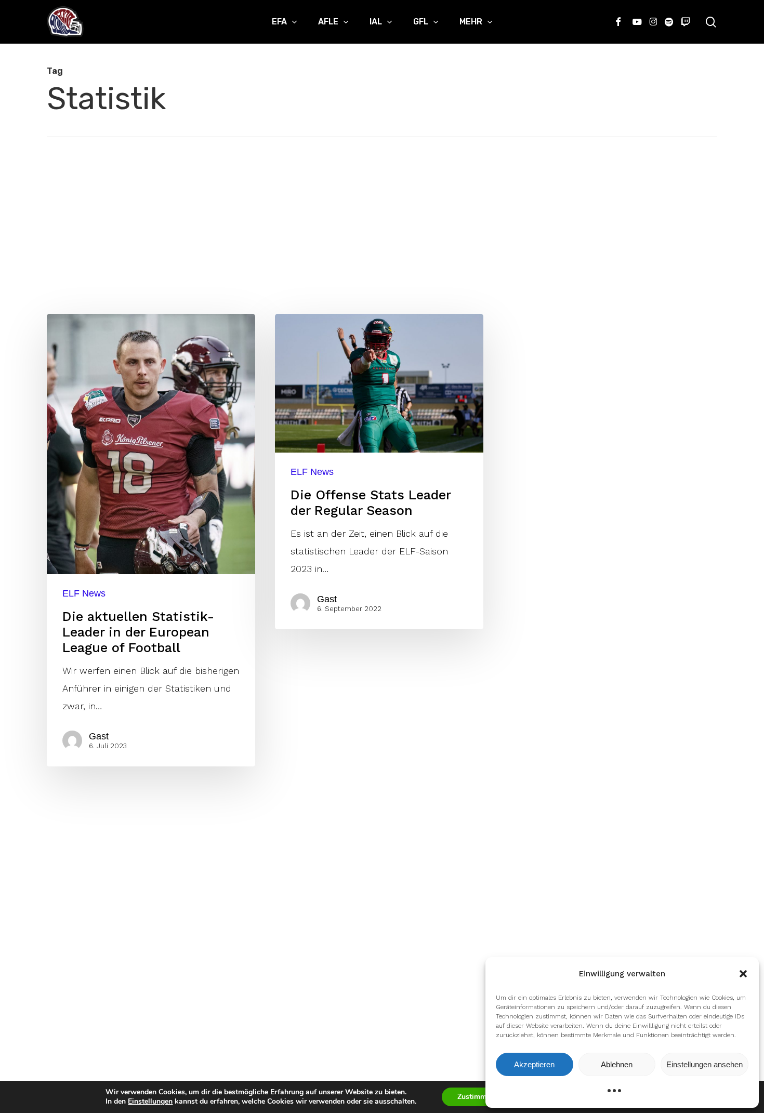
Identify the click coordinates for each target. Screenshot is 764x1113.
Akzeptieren (534, 1064)
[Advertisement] (382, 215)
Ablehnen (617, 1064)
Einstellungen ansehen (704, 1064)
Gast (99, 736)
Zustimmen (475, 1097)
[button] (743, 974)
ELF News (84, 593)
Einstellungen (150, 1101)
